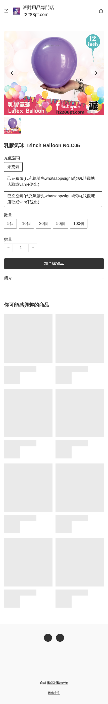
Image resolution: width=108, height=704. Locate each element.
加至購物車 (54, 263)
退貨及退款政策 (57, 683)
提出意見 (54, 693)
